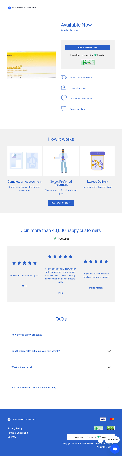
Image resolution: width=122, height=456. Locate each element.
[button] (87, 47)
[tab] (61, 335)
